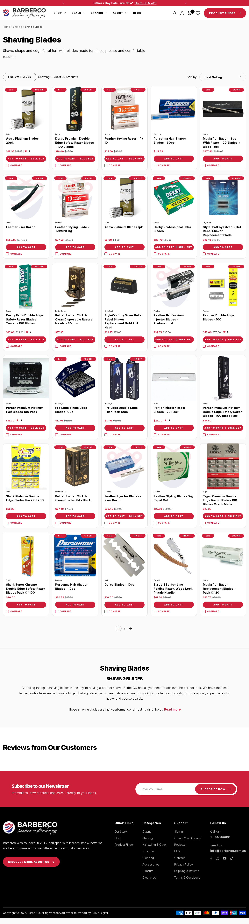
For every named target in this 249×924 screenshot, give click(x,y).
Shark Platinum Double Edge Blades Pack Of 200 (25, 498)
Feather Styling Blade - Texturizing (72, 229)
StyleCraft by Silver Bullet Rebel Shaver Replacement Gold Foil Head (123, 321)
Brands (97, 12)
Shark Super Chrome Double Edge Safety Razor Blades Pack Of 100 (25, 588)
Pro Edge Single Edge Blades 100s (71, 410)
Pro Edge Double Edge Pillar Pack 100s (121, 410)
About (118, 12)
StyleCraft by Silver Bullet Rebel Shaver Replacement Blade (222, 231)
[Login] (182, 13)
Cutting (147, 831)
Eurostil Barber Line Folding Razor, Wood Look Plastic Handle (173, 588)
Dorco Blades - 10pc (119, 584)
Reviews (180, 844)
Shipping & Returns (186, 871)
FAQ (177, 851)
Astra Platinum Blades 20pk (22, 140)
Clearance (149, 877)
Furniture (147, 871)
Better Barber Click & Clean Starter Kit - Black (73, 498)
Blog (137, 12)
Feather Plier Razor (20, 227)
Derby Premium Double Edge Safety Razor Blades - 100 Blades (74, 142)
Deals (76, 12)
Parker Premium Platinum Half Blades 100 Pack (25, 410)
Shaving (17, 26)
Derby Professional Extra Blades (172, 229)
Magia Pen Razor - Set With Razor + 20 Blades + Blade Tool (221, 142)
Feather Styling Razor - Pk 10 (123, 140)
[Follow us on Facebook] (211, 858)
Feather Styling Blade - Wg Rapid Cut (173, 498)
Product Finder (124, 844)
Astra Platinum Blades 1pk (123, 227)
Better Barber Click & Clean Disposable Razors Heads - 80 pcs (73, 319)
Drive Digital (100, 912)
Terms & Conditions (187, 877)
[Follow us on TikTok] (231, 858)
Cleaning (148, 858)
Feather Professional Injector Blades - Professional (169, 319)
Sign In (178, 831)
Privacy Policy (183, 864)
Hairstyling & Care (154, 844)
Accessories (150, 864)
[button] (216, 77)
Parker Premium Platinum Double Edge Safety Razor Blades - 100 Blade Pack (222, 412)
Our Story (121, 831)
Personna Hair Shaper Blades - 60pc (170, 140)
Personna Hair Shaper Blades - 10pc (71, 586)
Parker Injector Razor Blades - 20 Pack (170, 410)
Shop (57, 12)
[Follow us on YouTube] (224, 858)
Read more (172, 709)
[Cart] (190, 13)
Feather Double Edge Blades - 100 (218, 317)
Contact (179, 858)
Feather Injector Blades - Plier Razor (122, 498)
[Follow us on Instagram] (217, 858)
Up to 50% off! (146, 3)
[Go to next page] (130, 628)
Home (6, 26)
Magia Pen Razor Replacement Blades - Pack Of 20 (219, 588)
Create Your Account (188, 838)
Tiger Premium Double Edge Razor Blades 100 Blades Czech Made (220, 500)
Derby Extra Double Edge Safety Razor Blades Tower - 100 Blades (24, 319)
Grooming (148, 851)
